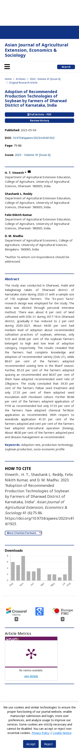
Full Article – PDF (40, 114)
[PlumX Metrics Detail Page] (31, 653)
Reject (48, 744)
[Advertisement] (39, 12)
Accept (30, 744)
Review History (39, 120)
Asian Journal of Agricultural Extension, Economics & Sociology (36, 50)
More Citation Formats (22, 533)
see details (31, 676)
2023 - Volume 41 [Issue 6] (45, 79)
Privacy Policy (40, 733)
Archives (21, 79)
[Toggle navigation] (7, 67)
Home (8, 79)
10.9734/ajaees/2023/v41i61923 (33, 138)
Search (66, 67)
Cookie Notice (62, 733)
